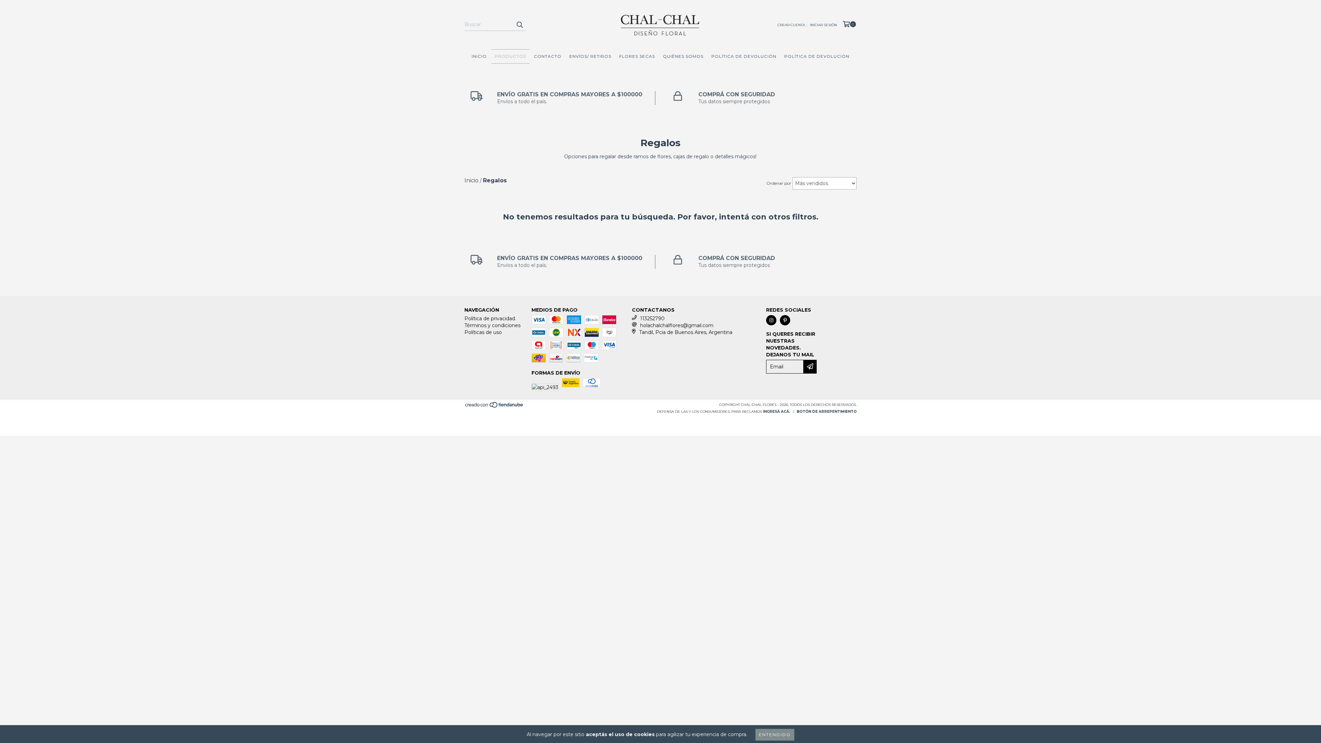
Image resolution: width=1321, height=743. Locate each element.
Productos (510, 56)
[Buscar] (519, 25)
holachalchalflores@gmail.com (676, 325)
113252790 (652, 318)
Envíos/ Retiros (590, 56)
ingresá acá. (776, 411)
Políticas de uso (483, 332)
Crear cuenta (791, 25)
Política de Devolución (743, 56)
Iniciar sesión (823, 25)
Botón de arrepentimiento (827, 411)
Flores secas (637, 56)
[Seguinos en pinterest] (785, 320)
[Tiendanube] (494, 407)
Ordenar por (778, 183)
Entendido (775, 734)
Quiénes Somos (683, 56)
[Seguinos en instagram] (771, 320)
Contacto (547, 56)
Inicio (479, 56)
